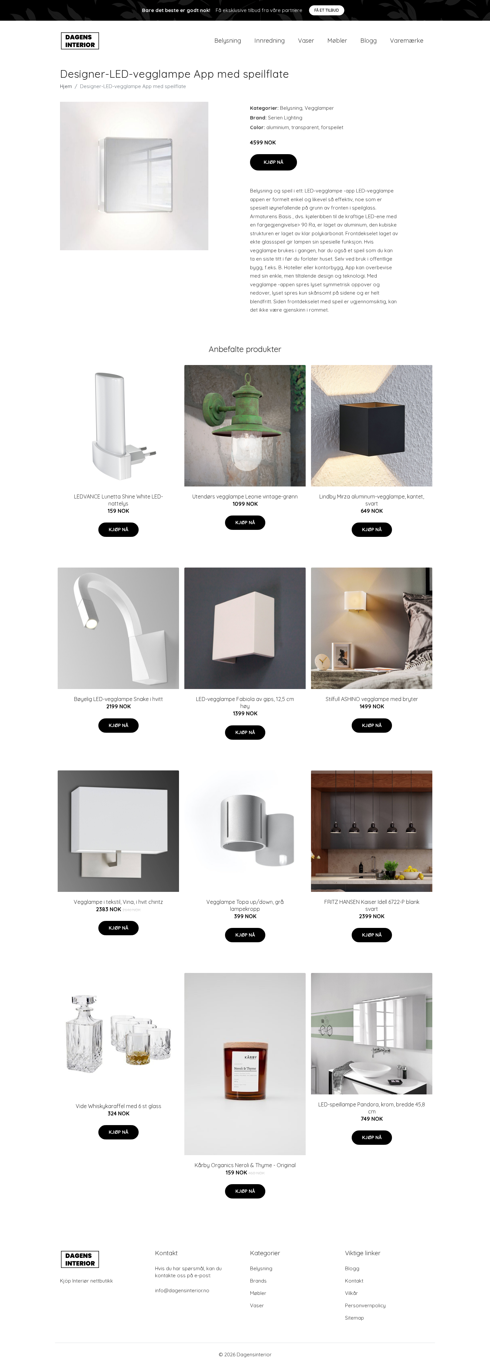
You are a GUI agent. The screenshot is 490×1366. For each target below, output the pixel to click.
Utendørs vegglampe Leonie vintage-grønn (245, 496)
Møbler (337, 40)
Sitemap (354, 1318)
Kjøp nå (273, 162)
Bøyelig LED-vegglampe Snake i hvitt (118, 699)
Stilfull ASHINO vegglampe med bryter (372, 699)
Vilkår (351, 1293)
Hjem (66, 86)
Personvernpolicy (365, 1305)
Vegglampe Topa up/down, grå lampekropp (245, 905)
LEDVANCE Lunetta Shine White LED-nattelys (118, 500)
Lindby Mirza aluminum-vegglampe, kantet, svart (371, 500)
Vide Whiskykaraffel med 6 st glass (118, 1106)
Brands (258, 1281)
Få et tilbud (326, 10)
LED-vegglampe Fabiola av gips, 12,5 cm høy (245, 702)
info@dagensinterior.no (182, 1290)
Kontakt (354, 1281)
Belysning (227, 40)
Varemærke (406, 40)
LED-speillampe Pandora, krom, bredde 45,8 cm (371, 1108)
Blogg (368, 40)
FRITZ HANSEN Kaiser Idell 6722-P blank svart (371, 905)
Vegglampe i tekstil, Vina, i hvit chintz (118, 902)
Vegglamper (319, 108)
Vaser (306, 40)
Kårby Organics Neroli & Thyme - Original (245, 1165)
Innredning (269, 40)
